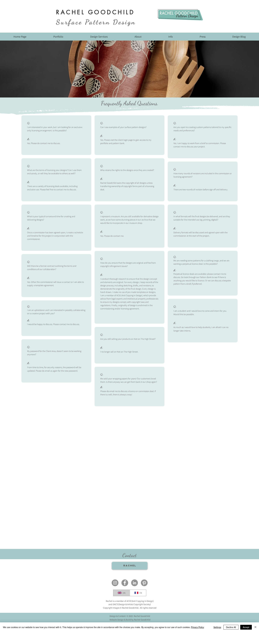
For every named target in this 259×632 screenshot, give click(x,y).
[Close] (255, 627)
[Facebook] (124, 582)
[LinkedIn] (134, 582)
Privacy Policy (197, 627)
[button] (58, 38)
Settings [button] (217, 627)
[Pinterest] (144, 582)
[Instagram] (115, 582)
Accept (246, 627)
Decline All (231, 627)
